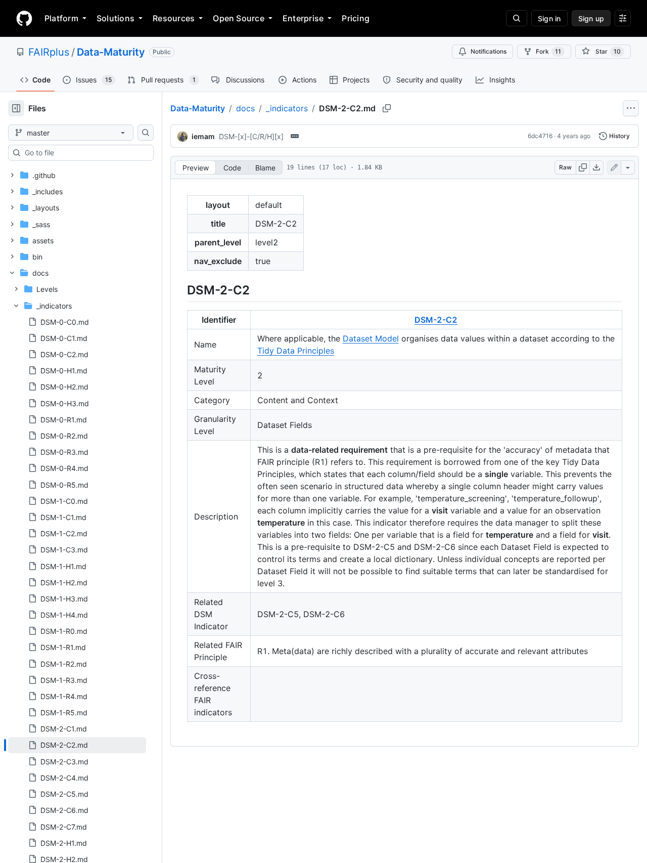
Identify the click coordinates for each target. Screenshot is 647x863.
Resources (174, 18)
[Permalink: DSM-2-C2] (180, 290)
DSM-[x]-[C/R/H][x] (251, 136)
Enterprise (303, 18)
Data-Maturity (111, 52)
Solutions (115, 18)
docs (245, 108)
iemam (203, 136)
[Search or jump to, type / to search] (516, 18)
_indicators (287, 108)
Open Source (238, 18)
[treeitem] (77, 745)
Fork (548, 51)
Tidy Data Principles (295, 351)
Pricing (355, 18)
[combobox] (85, 152)
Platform (61, 18)
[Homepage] (24, 18)
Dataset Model (371, 338)
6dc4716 (540, 136)
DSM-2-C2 (435, 320)
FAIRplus (48, 52)
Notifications (488, 51)
